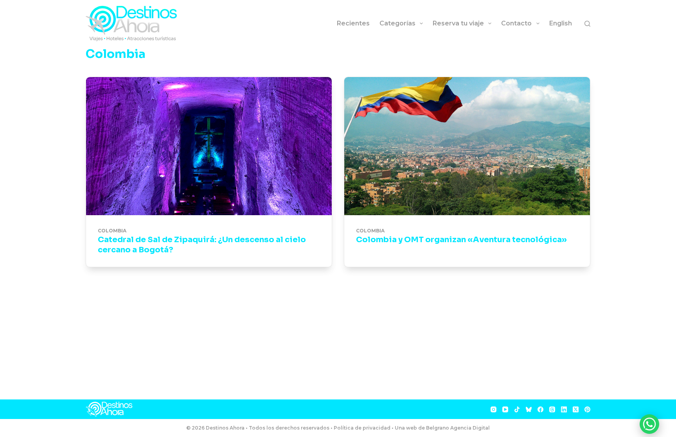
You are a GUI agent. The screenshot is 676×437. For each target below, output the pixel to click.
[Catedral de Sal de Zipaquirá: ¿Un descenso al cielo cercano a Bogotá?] (209, 146)
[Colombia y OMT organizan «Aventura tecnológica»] (467, 146)
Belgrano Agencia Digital (458, 428)
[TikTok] (517, 409)
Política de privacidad (362, 428)
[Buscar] (587, 24)
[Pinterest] (587, 409)
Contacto (516, 23)
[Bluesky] (529, 409)
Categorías (397, 23)
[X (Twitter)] (576, 409)
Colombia (112, 231)
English (560, 23)
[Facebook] (540, 409)
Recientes (353, 23)
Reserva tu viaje (458, 23)
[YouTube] (505, 409)
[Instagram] (493, 409)
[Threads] (552, 409)
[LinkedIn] (564, 409)
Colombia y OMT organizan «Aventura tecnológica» (461, 240)
